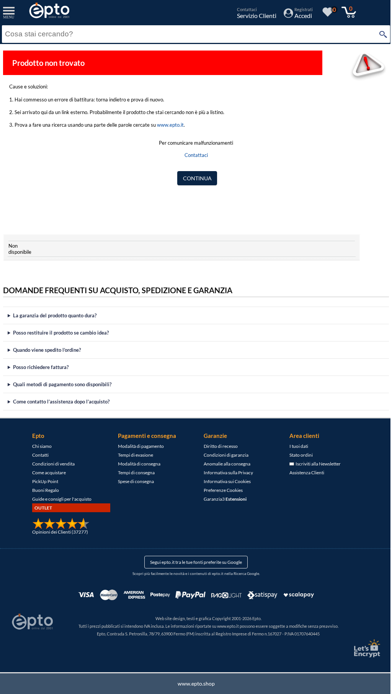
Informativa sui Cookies (224, 481)
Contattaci (196, 155)
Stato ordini (298, 454)
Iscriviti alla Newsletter (314, 463)
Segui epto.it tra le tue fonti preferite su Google (193, 562)
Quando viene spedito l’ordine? (47, 350)
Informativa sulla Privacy (225, 472)
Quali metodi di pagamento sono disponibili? (62, 384)
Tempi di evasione (132, 454)
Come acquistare (46, 472)
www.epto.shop (193, 683)
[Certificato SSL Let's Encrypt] (361, 648)
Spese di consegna (133, 481)
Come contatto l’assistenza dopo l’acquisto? (61, 401)
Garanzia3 (222, 498)
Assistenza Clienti (304, 472)
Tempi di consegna (133, 472)
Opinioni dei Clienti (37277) (57, 531)
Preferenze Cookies (220, 490)
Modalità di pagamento (138, 446)
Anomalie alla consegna (224, 463)
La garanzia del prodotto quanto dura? (54, 315)
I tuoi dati (296, 446)
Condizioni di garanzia (223, 454)
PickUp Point (42, 481)
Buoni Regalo (42, 490)
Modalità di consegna (136, 463)
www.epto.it (170, 125)
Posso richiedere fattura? (41, 367)
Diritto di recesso (218, 446)
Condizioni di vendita (50, 463)
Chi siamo (39, 446)
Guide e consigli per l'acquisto (59, 498)
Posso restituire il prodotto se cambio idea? (61, 333)
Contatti (37, 454)
